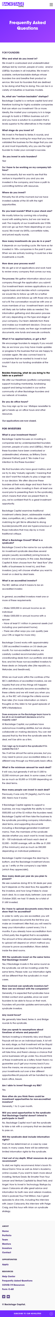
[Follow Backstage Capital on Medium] (8, 1296)
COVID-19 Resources (13, 1284)
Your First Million (27, 1196)
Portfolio (6, 1235)
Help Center (8, 1276)
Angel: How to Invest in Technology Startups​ (25, 1184)
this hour (18, 1207)
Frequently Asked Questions (17, 1280)
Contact (6, 1252)
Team (5, 1239)
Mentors (6, 1243)
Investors (7, 1248)
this (37, 1199)
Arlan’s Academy (42, 1169)
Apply (5, 1264)
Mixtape (33, 406)
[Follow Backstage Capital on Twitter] (3, 1296)
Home (5, 1231)
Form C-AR (8, 1289)
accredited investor (12, 589)
